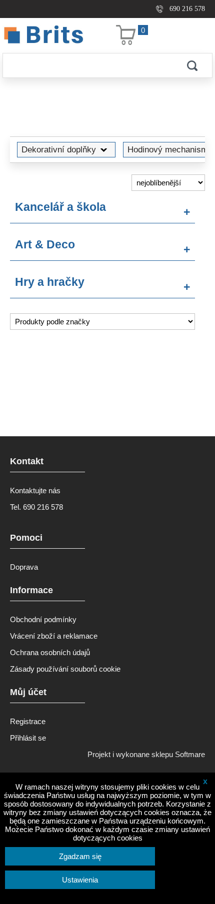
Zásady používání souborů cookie (65, 669)
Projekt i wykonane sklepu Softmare (146, 754)
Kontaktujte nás (35, 490)
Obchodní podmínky (43, 619)
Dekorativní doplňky (59, 149)
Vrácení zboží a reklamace (54, 636)
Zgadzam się (80, 856)
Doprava (24, 567)
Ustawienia (80, 880)
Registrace (28, 721)
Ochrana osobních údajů (50, 652)
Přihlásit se (28, 738)
